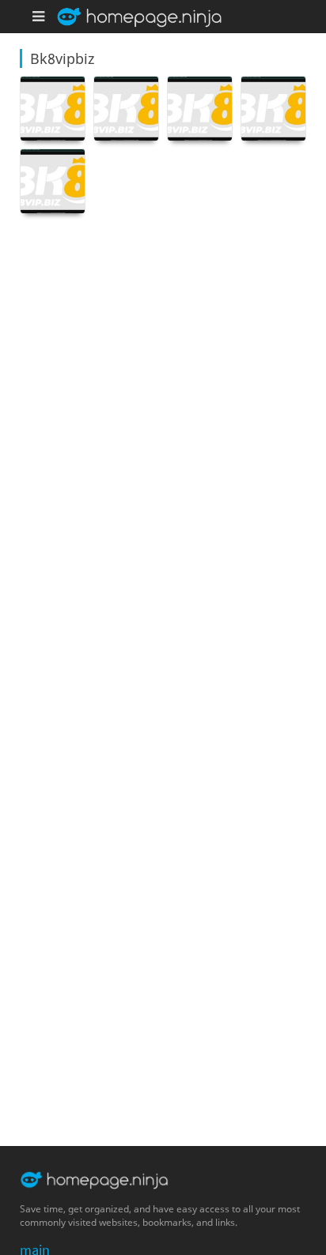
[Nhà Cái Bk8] (52, 108)
